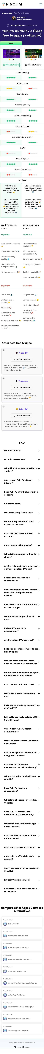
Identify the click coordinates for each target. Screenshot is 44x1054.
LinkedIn (27, 1047)
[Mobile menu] (40, 4)
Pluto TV (23, 352)
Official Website (12, 65)
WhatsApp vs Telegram (18, 1030)
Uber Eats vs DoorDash (18, 947)
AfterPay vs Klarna (16, 995)
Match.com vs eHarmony (19, 1018)
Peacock (23, 381)
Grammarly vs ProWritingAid (21, 1007)
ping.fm (14, 4)
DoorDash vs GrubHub (18, 935)
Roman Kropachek (24, 19)
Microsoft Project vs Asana (20, 959)
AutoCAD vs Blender (17, 971)
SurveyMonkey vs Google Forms (22, 983)
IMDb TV (23, 409)
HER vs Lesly (13, 924)
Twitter (19, 1047)
